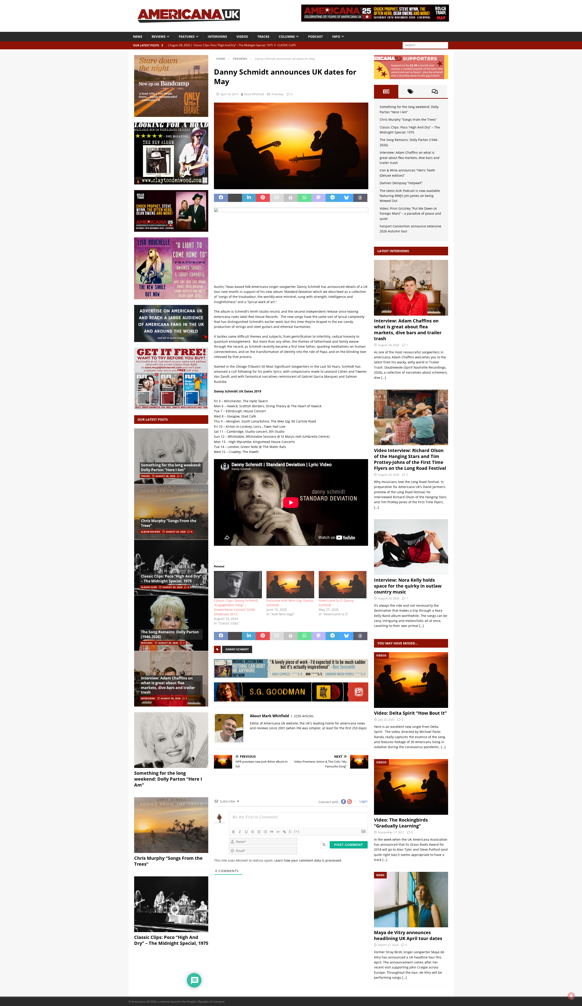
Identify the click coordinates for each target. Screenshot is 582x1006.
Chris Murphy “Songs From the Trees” (168, 523)
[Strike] (252, 832)
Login (363, 801)
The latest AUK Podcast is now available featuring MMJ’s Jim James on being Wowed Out (410, 196)
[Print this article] (291, 198)
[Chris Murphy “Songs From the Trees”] (171, 512)
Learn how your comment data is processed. (308, 860)
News (137, 36)
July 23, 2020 (386, 719)
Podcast (315, 36)
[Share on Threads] (360, 198)
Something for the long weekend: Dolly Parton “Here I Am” (171, 467)
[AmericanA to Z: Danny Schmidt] (342, 584)
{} (290, 831)
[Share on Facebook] (221, 198)
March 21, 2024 (388, 945)
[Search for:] (425, 45)
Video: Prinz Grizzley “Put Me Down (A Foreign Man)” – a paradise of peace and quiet (410, 213)
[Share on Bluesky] (346, 198)
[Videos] (411, 680)
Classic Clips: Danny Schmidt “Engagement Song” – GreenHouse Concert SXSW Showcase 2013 (236, 607)
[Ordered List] (259, 832)
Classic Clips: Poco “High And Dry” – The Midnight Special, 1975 (171, 578)
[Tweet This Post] (235, 198)
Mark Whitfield (254, 94)
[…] (383, 377)
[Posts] (386, 91)
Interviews (217, 36)
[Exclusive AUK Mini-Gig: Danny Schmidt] (290, 584)
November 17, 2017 (391, 832)
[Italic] (240, 832)
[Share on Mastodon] (318, 198)
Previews (278, 94)
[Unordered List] (265, 832)
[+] (296, 831)
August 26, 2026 (388, 475)
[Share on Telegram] (332, 198)
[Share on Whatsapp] (304, 198)
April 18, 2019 (229, 94)
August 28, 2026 (165, 476)
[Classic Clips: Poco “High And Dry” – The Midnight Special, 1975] (171, 567)
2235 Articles (304, 716)
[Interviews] (411, 288)
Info (336, 36)
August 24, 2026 (388, 598)
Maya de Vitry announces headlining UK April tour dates (408, 935)
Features (187, 36)
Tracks (263, 36)
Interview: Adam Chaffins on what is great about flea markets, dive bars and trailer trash (168, 685)
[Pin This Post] (263, 198)
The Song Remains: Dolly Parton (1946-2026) (170, 634)
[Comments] (435, 91)
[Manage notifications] (571, 996)
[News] (411, 900)
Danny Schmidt (237, 649)
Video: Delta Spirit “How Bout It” (410, 713)
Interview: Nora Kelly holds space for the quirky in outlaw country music (408, 586)
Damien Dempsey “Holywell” (401, 183)
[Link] (284, 832)
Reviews (159, 36)
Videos (242, 36)
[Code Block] (278, 832)
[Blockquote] (271, 832)
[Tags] (410, 91)
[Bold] (233, 832)
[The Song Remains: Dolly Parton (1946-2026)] (171, 623)
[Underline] (246, 832)
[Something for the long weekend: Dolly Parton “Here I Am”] (171, 456)
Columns (287, 36)
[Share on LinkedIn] (249, 198)
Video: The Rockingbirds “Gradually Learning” (401, 823)
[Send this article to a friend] (277, 198)
